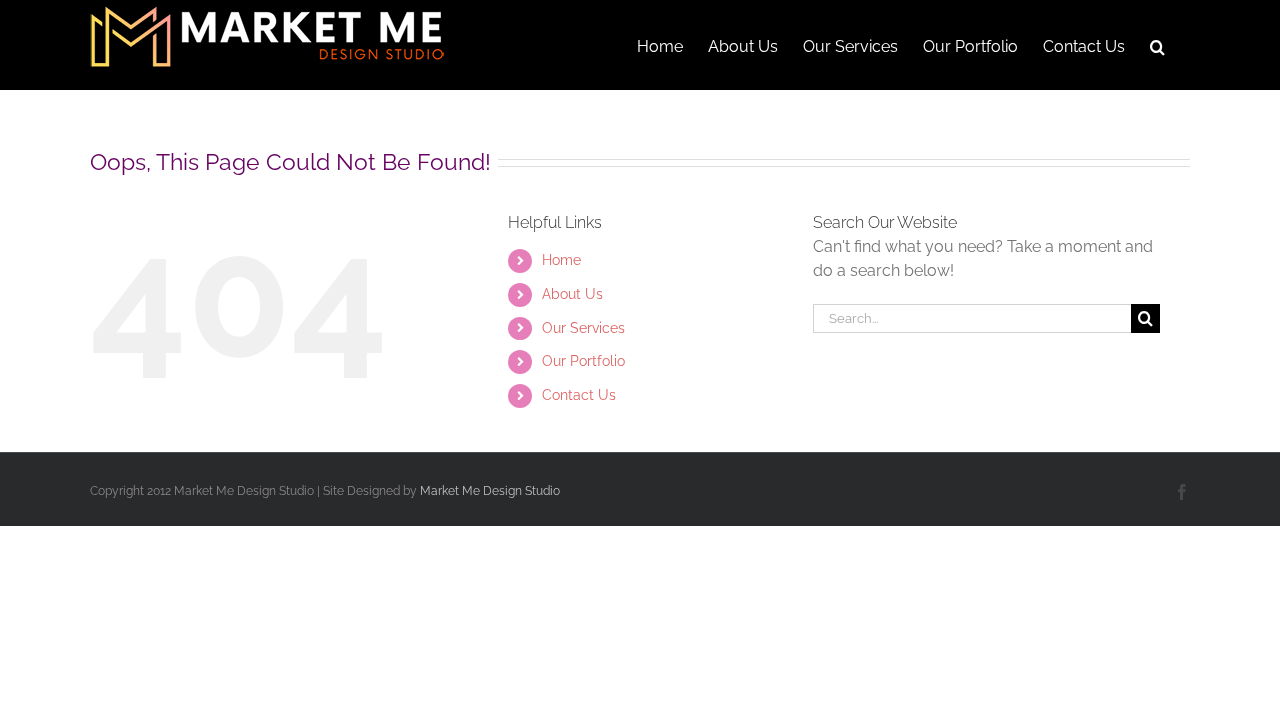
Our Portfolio (583, 361)
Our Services (583, 328)
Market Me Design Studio (490, 491)
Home (561, 260)
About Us (572, 294)
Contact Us (579, 395)
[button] (1157, 45)
